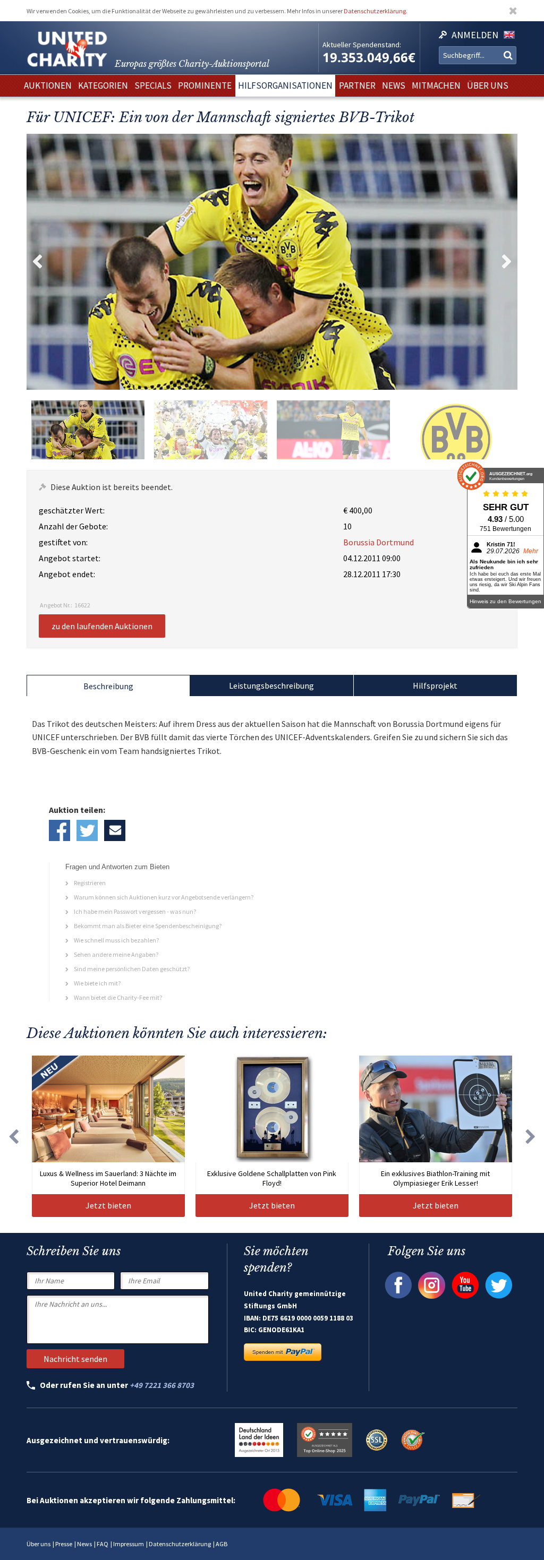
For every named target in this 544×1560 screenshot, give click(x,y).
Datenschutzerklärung (375, 11)
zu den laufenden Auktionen (102, 626)
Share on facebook (59, 830)
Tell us (114, 830)
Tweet (87, 830)
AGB (221, 1544)
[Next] (530, 1136)
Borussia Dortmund (378, 542)
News (84, 1544)
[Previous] (13, 1136)
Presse (63, 1544)
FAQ (102, 1544)
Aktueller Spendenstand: (361, 44)
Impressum (128, 1544)
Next (507, 261)
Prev (37, 261)
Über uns (38, 1544)
